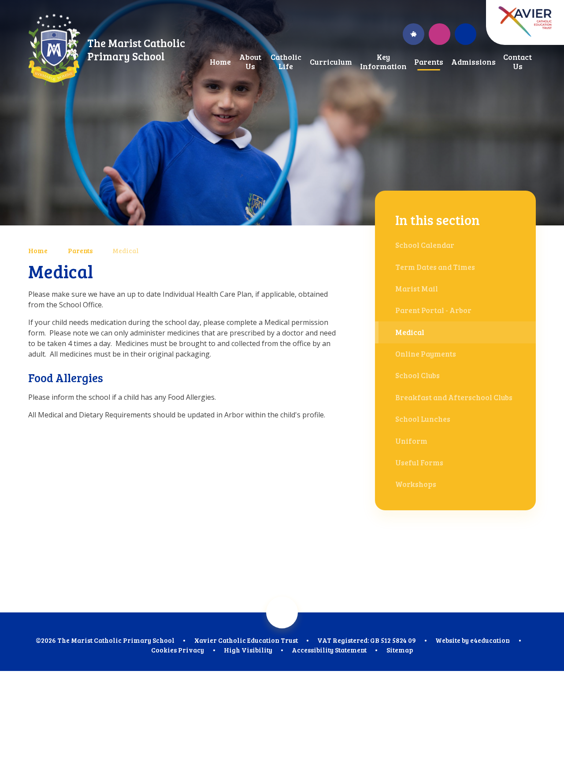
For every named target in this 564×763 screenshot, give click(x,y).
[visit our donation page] (413, 34)
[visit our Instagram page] (439, 34)
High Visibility (248, 649)
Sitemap (399, 649)
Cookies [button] (164, 649)
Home (38, 250)
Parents (80, 250)
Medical (125, 250)
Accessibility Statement (329, 649)
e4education (490, 640)
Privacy (191, 649)
